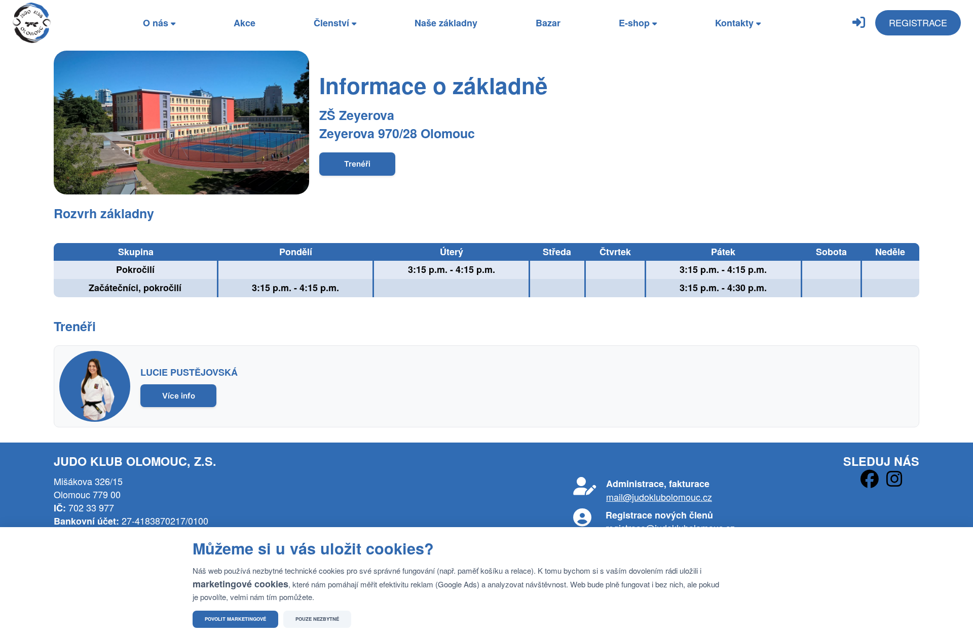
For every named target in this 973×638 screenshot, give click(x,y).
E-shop (635, 22)
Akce (244, 22)
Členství (333, 22)
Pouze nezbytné (317, 618)
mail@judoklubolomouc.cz (659, 496)
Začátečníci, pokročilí (135, 287)
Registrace (918, 22)
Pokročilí (135, 269)
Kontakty (735, 22)
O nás (157, 22)
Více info (178, 396)
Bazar (548, 22)
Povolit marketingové (235, 618)
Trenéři (357, 164)
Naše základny (446, 22)
